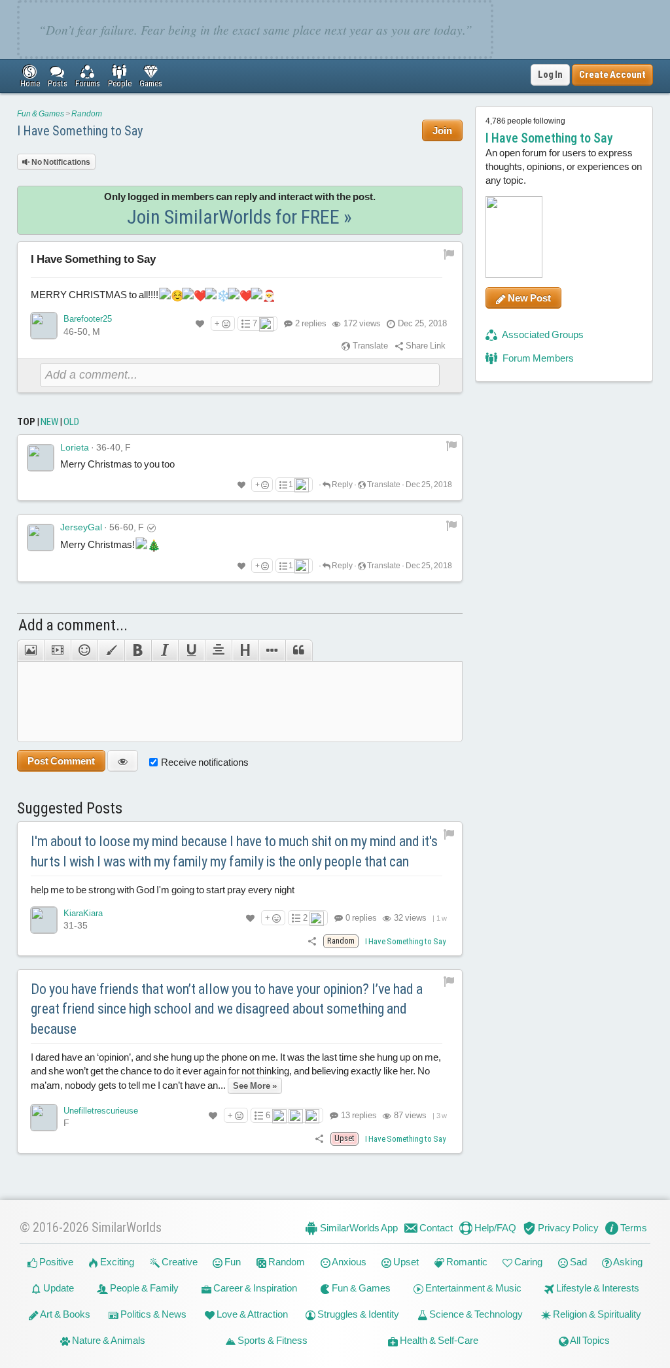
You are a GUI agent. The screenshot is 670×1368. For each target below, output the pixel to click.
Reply (341, 484)
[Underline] (191, 651)
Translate (369, 346)
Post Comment (61, 760)
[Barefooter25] (44, 326)
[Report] (451, 445)
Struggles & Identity (357, 1314)
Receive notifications (205, 762)
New (49, 422)
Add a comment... (73, 625)
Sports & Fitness (272, 1340)
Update (57, 1287)
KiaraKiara (83, 913)
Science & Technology (475, 1314)
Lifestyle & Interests (596, 1287)
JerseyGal (81, 527)
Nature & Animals (107, 1340)
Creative (179, 1261)
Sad (577, 1261)
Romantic (465, 1261)
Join (442, 130)
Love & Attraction (251, 1314)
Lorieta (74, 447)
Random (86, 113)
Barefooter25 (87, 319)
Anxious (348, 1261)
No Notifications (60, 162)
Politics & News (152, 1314)
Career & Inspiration (254, 1287)
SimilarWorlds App (358, 1227)
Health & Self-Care (438, 1340)
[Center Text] (218, 651)
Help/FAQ (494, 1227)
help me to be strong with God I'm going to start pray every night (162, 889)
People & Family (143, 1287)
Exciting (116, 1261)
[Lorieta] (40, 458)
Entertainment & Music (472, 1287)
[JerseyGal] (40, 537)
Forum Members (537, 358)
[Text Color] (110, 651)
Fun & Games (40, 113)
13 (358, 1115)
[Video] (57, 651)
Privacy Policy (567, 1227)
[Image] (30, 651)
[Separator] (271, 651)
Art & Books (64, 1314)
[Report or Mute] (449, 253)
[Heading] (245, 651)
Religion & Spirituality (596, 1314)
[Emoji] (84, 651)
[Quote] (299, 651)
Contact (435, 1227)
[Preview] (122, 761)
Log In (550, 74)
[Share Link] (312, 941)
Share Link (425, 346)
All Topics (589, 1340)
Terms (632, 1227)
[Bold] (137, 651)
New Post (528, 297)
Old (71, 422)
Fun (231, 1261)
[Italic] (164, 651)
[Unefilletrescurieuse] (44, 1117)
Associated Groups (542, 334)
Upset (405, 1261)
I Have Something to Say (80, 131)
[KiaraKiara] (44, 920)
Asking (627, 1261)
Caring (527, 1261)
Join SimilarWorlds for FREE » (239, 216)
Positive (55, 1261)
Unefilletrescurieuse (100, 1111)
